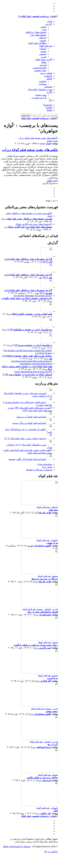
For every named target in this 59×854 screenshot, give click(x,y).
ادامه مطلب (52, 180)
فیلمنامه (48, 86)
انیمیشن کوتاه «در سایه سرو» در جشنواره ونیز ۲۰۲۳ (27, 374)
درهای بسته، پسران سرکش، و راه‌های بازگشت (36, 645)
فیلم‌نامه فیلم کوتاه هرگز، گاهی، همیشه (27, 459)
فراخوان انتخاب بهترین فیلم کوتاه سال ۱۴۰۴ (25, 438)
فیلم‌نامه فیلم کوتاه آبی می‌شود (31, 417)
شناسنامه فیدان (44, 464)
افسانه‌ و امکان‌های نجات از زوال (42, 612)
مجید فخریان (45, 614)
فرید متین (46, 780)
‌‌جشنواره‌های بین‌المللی (35, 32)
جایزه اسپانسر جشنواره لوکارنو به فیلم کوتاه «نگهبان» (26, 298)
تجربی (43, 56)
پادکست (42, 81)
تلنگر (55, 810)
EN (50, 100)
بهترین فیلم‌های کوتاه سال (40, 89)
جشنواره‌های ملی (38, 35)
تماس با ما (47, 467)
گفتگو (49, 78)
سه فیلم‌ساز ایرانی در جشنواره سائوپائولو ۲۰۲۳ (30, 329)
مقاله (43, 62)
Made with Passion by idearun (16, 846)
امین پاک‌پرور (45, 648)
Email (49, 110)
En (19, 16)
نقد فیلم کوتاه (45, 46)
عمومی (42, 40)
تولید (44, 29)
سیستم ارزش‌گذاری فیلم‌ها (39, 469)
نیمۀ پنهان (53, 510)
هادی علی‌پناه (45, 512)
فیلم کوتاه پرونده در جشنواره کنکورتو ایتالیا (32, 314)
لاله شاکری (45, 681)
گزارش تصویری (38, 97)
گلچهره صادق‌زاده (42, 545)
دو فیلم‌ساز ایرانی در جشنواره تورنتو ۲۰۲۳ (32, 345)
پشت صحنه (41, 95)
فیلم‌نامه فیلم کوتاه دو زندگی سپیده (29, 423)
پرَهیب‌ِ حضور (52, 711)
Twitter (49, 107)
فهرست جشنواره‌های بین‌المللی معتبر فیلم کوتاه (29, 219)
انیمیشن (42, 54)
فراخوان (42, 37)
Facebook (47, 105)
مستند (43, 51)
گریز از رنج (53, 744)
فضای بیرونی (46, 73)
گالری (49, 92)
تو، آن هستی (52, 543)
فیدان (49, 21)
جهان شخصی (40, 70)
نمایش (43, 27)
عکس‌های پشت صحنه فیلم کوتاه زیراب (30, 150)
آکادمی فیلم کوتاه (44, 59)
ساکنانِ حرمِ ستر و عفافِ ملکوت (42, 777)
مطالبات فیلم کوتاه (37, 43)
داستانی (42, 48)
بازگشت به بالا (51, 851)
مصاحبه (42, 84)
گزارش (48, 24)
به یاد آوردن (52, 678)
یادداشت (48, 76)
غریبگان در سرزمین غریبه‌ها (45, 579)
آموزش (42, 65)
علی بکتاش (45, 813)
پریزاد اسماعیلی (43, 747)
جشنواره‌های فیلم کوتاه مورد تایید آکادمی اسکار (29, 227)
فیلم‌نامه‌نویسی (39, 67)
